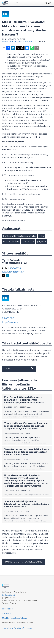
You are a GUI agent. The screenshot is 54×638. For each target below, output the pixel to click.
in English (16, 628)
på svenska (27, 628)
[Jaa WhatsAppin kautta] (32, 48)
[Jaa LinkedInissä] (13, 48)
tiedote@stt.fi (8, 595)
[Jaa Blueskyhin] (27, 48)
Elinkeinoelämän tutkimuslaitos (19, 236)
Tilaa (7, 368)
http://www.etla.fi (11, 322)
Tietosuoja (6, 613)
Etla (41, 236)
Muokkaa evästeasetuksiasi (14, 618)
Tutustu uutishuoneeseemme (23, 562)
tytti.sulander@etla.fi (13, 272)
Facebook (6, 609)
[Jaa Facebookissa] (8, 48)
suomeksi (6, 628)
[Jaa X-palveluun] (18, 48)
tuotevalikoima (11, 241)
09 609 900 (8, 318)
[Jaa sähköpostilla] (36, 48)
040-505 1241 (15, 268)
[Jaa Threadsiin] (22, 48)
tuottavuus (28, 241)
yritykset (41, 241)
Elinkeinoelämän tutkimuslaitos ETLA (19, 41)
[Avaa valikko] (17, 3)
